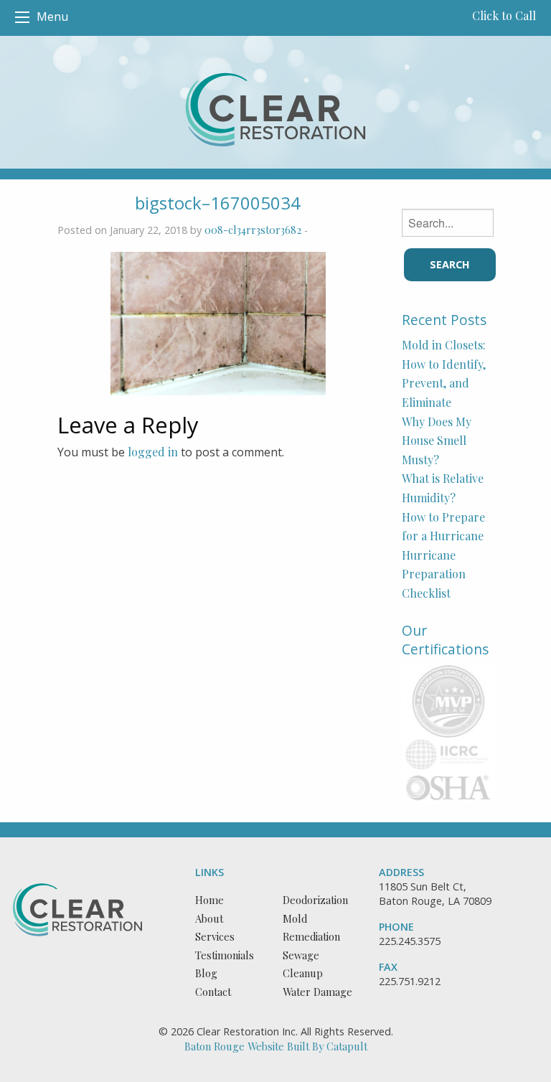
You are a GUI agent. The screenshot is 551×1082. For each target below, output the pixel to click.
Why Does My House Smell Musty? (436, 440)
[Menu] (22, 17)
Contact (213, 991)
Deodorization (315, 900)
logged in (153, 451)
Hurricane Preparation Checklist (434, 574)
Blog (206, 973)
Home (209, 900)
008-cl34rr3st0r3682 (252, 229)
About (209, 918)
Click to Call (504, 15)
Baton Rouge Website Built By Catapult (275, 1046)
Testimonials (224, 955)
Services (215, 936)
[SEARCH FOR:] (448, 223)
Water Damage (317, 991)
